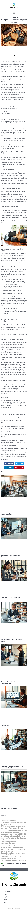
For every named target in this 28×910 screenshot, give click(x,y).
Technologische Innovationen (14, 855)
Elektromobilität (4, 828)
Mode (2, 863)
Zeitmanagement (22, 860)
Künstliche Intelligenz (17, 838)
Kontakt (5, 904)
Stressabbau (8, 851)
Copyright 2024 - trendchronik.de (14, 908)
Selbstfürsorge (5, 849)
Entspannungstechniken (11, 830)
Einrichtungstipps (21, 826)
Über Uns (6, 902)
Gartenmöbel (14, 834)
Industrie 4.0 (23, 836)
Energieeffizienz (17, 828)
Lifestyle (6, 896)
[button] (14, 13)
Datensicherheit (5, 822)
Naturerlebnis (18, 844)
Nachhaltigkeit (8, 844)
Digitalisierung (6, 824)
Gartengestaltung (6, 834)
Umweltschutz (6, 857)
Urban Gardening (15, 856)
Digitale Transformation (17, 822)
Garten (5, 894)
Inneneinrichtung (4, 838)
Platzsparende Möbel (5, 845)
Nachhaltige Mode (8, 842)
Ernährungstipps (8, 832)
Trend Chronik (7, 891)
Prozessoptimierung (14, 845)
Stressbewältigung (9, 853)
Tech (5, 900)
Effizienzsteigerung (9, 826)
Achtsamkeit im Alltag (11, 818)
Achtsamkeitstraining (21, 818)
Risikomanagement (17, 847)
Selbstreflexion (14, 849)
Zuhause (6, 892)
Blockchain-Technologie (7, 820)
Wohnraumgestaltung (10, 860)
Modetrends (5, 840)
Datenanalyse (16, 820)
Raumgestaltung (6, 847)
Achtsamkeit (4, 818)
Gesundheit (15, 836)
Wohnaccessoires (11, 858)
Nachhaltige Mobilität (14, 840)
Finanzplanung (16, 832)
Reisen (5, 899)
